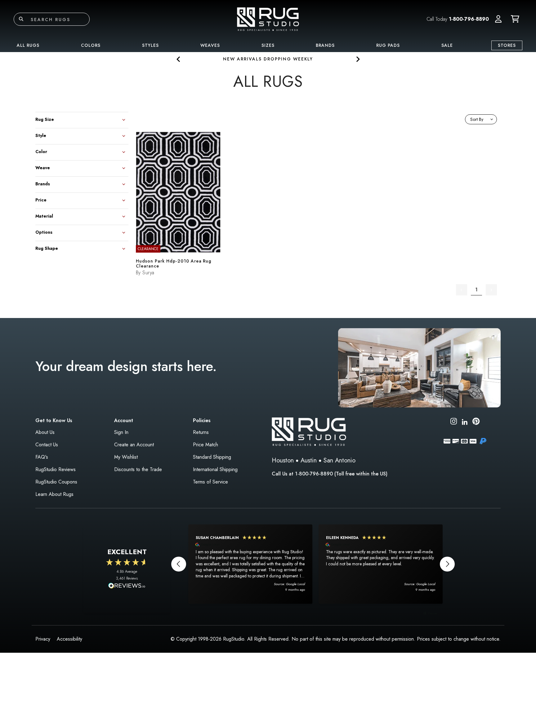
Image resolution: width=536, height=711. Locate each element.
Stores (507, 45)
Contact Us (46, 444)
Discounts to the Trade (138, 469)
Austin (309, 460)
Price (41, 199)
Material (44, 215)
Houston (283, 460)
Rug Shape (46, 247)
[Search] (21, 19)
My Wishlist (126, 457)
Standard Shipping (212, 457)
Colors (90, 45)
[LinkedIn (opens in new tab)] (464, 421)
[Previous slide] (178, 59)
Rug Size (44, 118)
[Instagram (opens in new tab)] (453, 422)
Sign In (121, 432)
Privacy (42, 639)
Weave (42, 167)
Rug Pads (388, 45)
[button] (498, 19)
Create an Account (134, 444)
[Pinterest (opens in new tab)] (476, 422)
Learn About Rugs (54, 494)
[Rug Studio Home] (268, 18)
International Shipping (215, 469)
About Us (45, 432)
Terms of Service (210, 481)
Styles (150, 45)
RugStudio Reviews (55, 469)
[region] (313, 564)
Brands (325, 45)
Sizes (268, 45)
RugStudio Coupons (56, 481)
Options (43, 231)
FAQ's (41, 457)
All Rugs (28, 45)
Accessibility (69, 639)
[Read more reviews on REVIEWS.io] (126, 586)
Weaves (210, 45)
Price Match (205, 444)
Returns (201, 432)
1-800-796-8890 (469, 19)
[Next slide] (357, 59)
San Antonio (339, 460)
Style (40, 135)
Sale (447, 45)
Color (41, 151)
